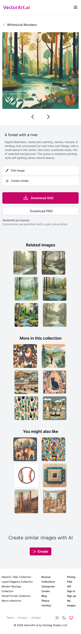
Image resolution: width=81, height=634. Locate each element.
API (69, 586)
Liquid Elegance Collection (17, 581)
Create (45, 591)
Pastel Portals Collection (16, 595)
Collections (48, 581)
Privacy (22, 617)
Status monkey (46, 603)
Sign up (71, 595)
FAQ (69, 581)
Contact (36, 617)
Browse (46, 577)
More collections (11, 600)
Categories (48, 586)
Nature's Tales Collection (16, 577)
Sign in (71, 591)
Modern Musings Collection (11, 589)
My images (71, 603)
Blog (44, 595)
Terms (10, 617)
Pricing (71, 577)
